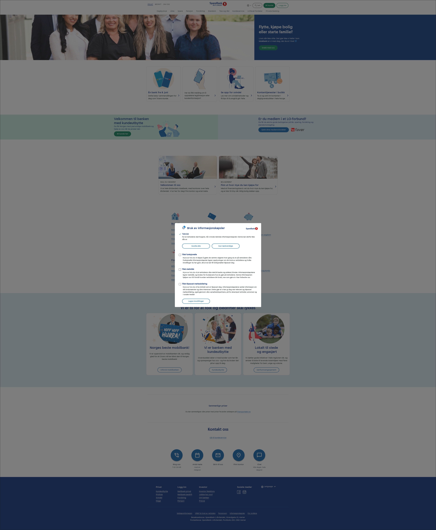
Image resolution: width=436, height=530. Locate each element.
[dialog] (218, 265)
